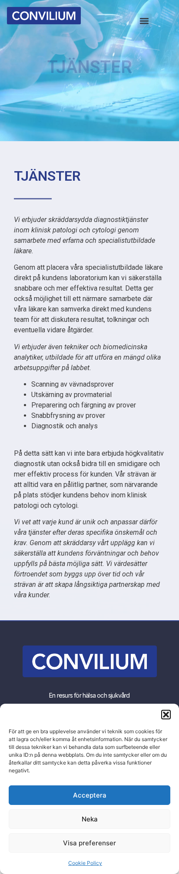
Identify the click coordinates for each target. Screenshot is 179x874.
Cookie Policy (85, 863)
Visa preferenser (89, 843)
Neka (90, 819)
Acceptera (89, 795)
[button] (166, 714)
